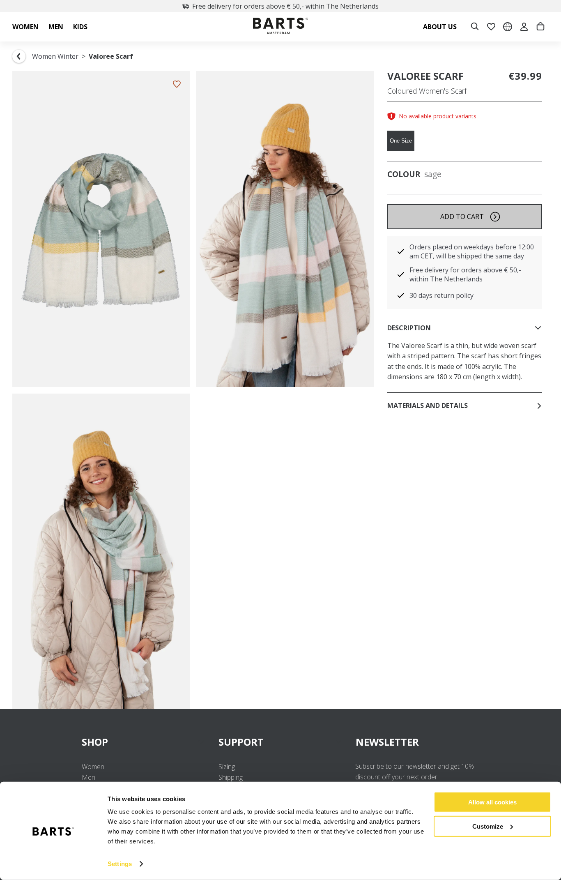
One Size (401, 141)
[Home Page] (280, 27)
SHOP (95, 742)
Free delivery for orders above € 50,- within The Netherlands (285, 6)
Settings (120, 863)
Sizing (226, 766)
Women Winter (55, 56)
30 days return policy (441, 295)
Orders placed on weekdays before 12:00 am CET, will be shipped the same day (471, 251)
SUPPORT (241, 742)
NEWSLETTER (387, 742)
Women (93, 766)
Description (409, 327)
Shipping (230, 777)
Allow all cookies (492, 802)
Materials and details (427, 405)
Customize (487, 825)
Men (88, 777)
